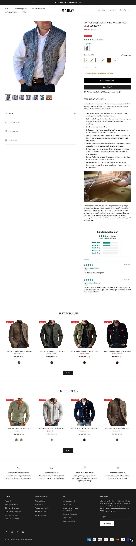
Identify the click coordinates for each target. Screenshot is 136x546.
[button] (89, 40)
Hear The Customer (12, 519)
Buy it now (107, 87)
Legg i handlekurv (107, 80)
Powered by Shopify (25, 539)
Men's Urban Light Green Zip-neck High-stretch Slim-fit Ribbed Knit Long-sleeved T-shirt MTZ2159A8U (19, 429)
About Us (8, 501)
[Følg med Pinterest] (17, 532)
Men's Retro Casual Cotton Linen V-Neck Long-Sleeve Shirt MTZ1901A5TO (52, 429)
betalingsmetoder (41, 515)
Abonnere (107, 523)
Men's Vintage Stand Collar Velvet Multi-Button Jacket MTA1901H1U (117, 351)
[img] (88, 265)
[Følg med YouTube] (23, 532)
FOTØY (24, 12)
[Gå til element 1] (8, 97)
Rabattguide (67, 517)
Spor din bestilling (69, 521)
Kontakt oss (67, 504)
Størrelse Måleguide (70, 514)
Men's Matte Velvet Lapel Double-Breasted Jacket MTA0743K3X (84, 429)
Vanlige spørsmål (69, 501)
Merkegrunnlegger (11, 504)
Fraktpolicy (39, 504)
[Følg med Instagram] (12, 532)
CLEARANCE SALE (11, 12)
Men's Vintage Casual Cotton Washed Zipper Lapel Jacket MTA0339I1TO (52, 351)
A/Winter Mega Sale (20, 8)
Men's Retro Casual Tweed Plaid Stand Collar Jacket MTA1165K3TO (19, 351)
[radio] (86, 48)
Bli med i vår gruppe (12, 508)
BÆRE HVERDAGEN (38, 8)
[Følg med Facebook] (6, 532)
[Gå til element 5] (35, 97)
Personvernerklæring (42, 508)
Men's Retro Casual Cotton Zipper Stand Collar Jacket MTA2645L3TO (84, 351)
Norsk (112, 10)
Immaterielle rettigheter (13, 511)
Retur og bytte (40, 501)
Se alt (68, 373)
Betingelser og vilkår (42, 511)
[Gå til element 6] (42, 97)
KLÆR (7, 8)
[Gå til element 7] (49, 97)
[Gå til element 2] (15, 97)
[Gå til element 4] (28, 97)
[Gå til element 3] (22, 97)
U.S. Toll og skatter (11, 515)
